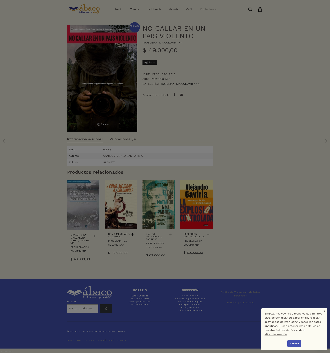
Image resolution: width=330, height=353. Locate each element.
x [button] (324, 310)
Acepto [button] (294, 343)
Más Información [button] (276, 334)
